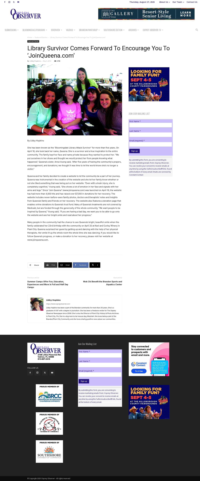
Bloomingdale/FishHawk (34, 30)
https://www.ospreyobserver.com (58, 304)
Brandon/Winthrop (88, 30)
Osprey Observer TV (152, 30)
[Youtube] (18, 2)
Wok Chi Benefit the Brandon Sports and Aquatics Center (102, 283)
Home (29, 37)
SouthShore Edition (113, 30)
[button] (196, 30)
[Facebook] (5, 2)
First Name (135, 121)
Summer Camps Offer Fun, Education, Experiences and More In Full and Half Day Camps (47, 284)
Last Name (135, 131)
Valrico (69, 30)
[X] (14, 2)
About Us (163, 2)
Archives (132, 30)
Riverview (55, 30)
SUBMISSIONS (10, 30)
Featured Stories (41, 37)
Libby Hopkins (35, 61)
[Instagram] (9, 2)
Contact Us (192, 2)
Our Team (177, 2)
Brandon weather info (149, 203)
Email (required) (137, 140)
